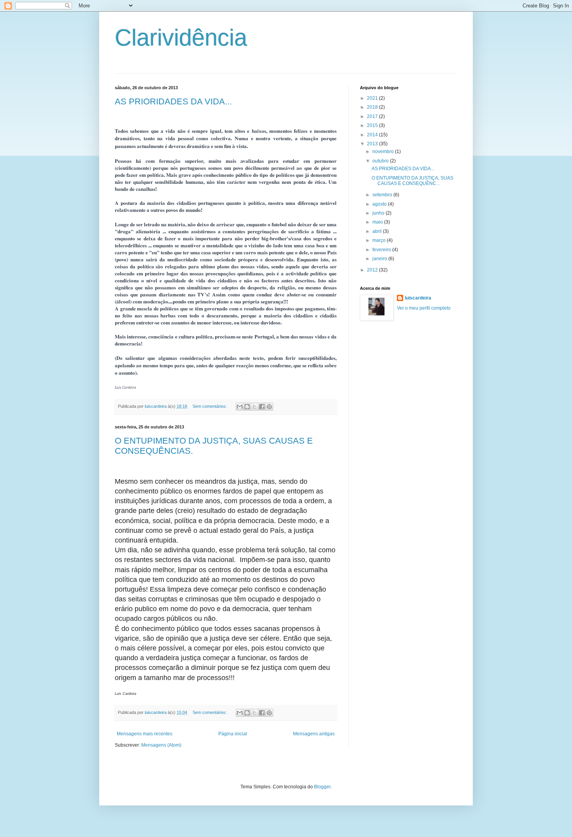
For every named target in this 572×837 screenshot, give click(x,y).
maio (378, 222)
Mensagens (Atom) (161, 745)
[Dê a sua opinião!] (247, 407)
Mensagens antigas (314, 734)
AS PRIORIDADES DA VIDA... (173, 101)
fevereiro (382, 249)
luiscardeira (418, 298)
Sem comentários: (210, 406)
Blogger (322, 786)
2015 (373, 125)
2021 (373, 98)
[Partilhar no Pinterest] (269, 407)
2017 (373, 116)
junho (379, 213)
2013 (373, 143)
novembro (383, 151)
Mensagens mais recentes (144, 734)
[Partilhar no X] (254, 407)
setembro (382, 194)
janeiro (380, 258)
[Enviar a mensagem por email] (240, 407)
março (379, 240)
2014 (373, 134)
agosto (380, 204)
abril (377, 231)
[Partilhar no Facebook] (262, 407)
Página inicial (232, 734)
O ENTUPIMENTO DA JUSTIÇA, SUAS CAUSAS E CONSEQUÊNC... (412, 180)
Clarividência (181, 38)
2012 (373, 270)
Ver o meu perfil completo (424, 308)
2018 (373, 107)
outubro (381, 161)
